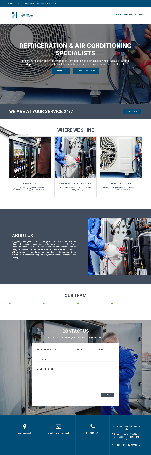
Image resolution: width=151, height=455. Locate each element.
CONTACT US (132, 111)
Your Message (45, 369)
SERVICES (128, 15)
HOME (118, 15)
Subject (41, 359)
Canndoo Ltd (135, 445)
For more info (30, 157)
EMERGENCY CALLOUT (86, 71)
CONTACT (139, 15)
